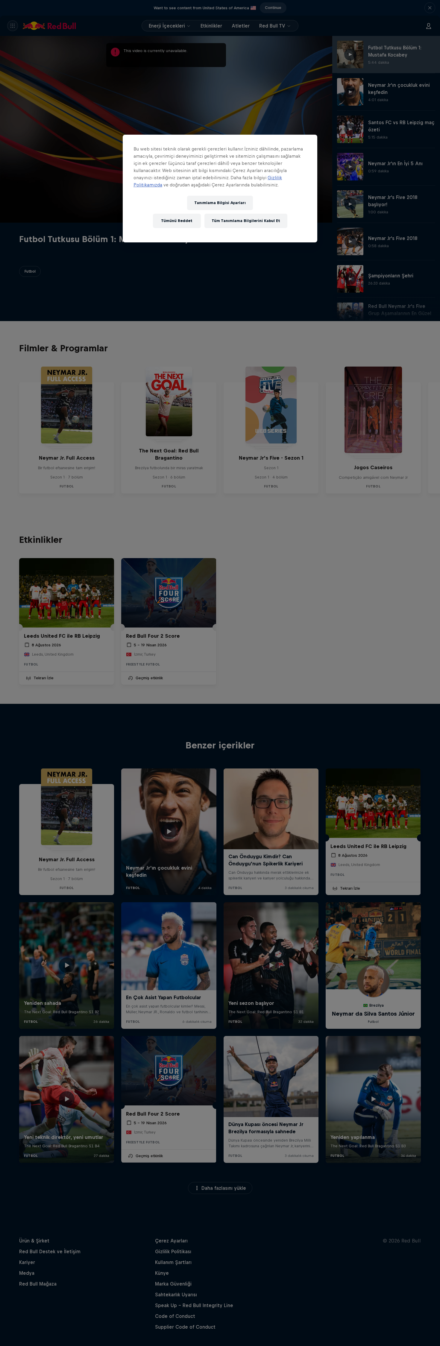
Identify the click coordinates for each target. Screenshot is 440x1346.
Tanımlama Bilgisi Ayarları (220, 202)
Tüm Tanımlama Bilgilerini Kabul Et (246, 220)
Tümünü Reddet (176, 220)
